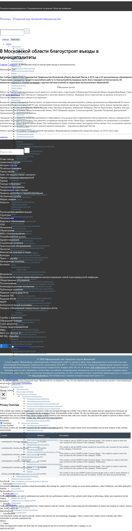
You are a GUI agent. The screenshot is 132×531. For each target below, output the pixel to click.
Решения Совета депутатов (20, 207)
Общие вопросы (33, 462)
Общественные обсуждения (21, 197)
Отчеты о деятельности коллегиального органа (43, 452)
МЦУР (13, 214)
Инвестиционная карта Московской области (42, 440)
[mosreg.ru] (6, 19)
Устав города (7, 159)
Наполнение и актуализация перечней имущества (44, 464)
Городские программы (12, 186)
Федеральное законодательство (38, 399)
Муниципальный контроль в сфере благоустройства (29, 377)
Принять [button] (4, 387)
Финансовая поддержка (25, 392)
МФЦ (2, 329)
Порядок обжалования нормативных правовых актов (28, 308)
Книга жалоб (15, 488)
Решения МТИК (8, 298)
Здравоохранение (9, 239)
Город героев (7, 171)
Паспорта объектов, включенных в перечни (42, 428)
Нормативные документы (25, 322)
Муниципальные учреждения (21, 161)
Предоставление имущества (37, 466)
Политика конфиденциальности (13, 8)
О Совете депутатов (18, 173)
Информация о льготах (35, 430)
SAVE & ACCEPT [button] (7, 528)
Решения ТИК (16, 209)
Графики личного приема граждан (23, 500)
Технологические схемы (25, 134)
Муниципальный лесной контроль (23, 351)
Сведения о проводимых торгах (38, 437)
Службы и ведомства (11, 317)
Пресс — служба (8, 258)
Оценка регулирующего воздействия (29, 151)
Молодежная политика (24, 144)
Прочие (29, 471)
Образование (7, 230)
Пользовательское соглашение (39, 8)
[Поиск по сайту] (27, 31)
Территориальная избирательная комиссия (26, 238)
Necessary (7, 423)
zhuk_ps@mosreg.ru (98, 367)
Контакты (5, 264)
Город (8, 44)
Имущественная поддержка (26, 394)
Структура (5, 214)
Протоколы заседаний (35, 449)
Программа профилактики (25, 296)
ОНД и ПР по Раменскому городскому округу (27, 274)
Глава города (16, 46)
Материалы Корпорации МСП (32, 457)
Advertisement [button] (6, 510)
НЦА (2, 224)
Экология (5, 248)
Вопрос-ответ (26, 459)
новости (3, 137)
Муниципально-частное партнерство (24, 510)
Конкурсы (14, 493)
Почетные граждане (10, 168)
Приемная (15, 180)
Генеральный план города (14, 189)
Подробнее (27, 383)
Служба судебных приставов (21, 344)
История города (17, 61)
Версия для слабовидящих (62, 8)
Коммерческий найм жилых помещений (25, 226)
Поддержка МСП (22, 389)
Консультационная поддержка (27, 476)
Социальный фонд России (20, 267)
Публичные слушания (19, 204)
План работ (20, 324)
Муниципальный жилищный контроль (25, 329)
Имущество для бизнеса (30, 423)
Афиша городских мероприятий (22, 71)
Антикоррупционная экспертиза (22, 202)
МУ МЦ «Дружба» (9, 336)
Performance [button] (5, 491)
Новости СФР (21, 269)
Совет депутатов (8, 323)
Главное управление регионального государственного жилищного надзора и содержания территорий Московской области (30, 247)
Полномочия (15, 100)
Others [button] (3, 520)
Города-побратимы (10, 183)
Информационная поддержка (27, 474)
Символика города (10, 162)
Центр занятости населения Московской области (28, 272)
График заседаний (33, 447)
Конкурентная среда (18, 228)
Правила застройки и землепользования (21, 193)
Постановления (16, 199)
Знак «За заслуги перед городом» (23, 68)
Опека (13, 265)
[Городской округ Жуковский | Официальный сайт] (37, 19)
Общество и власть (14, 219)
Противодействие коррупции (21, 231)
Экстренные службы (18, 85)
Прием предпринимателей (14, 326)
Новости (14, 90)
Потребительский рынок (25, 136)
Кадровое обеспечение (12, 221)
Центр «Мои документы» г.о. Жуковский (25, 262)
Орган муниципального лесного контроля (31, 353)
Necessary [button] (4, 420)
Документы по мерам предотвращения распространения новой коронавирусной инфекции (49, 277)
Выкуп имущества (33, 469)
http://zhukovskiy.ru (40, 375)
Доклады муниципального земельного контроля (33, 303)
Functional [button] (4, 481)
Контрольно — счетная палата (22, 241)
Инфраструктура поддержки (21, 479)
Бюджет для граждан (18, 315)
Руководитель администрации (16, 211)
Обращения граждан (18, 498)
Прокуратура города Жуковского (23, 243)
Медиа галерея (16, 88)
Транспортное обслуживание (15, 245)
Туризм (13, 73)
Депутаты (14, 170)
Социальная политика (24, 129)
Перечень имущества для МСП (38, 425)
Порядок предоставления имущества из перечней (44, 406)
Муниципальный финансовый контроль (25, 320)
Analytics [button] (4, 501)
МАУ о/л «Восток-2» (10, 333)
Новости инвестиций (18, 512)
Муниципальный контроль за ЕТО (23, 375)
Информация (16, 503)
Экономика (20, 114)
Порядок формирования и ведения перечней (43, 404)
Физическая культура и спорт (26, 139)
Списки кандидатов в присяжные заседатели (27, 341)
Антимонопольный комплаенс (22, 216)
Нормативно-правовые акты (32, 396)
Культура (19, 141)
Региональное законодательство (38, 401)
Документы (6, 273)
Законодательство (17, 491)
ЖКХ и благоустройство (12, 233)
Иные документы (33, 454)
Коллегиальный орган (29, 442)
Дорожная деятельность (25, 156)
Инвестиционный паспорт (20, 507)
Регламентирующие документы (38, 445)
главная (5, 39)
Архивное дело (21, 158)
